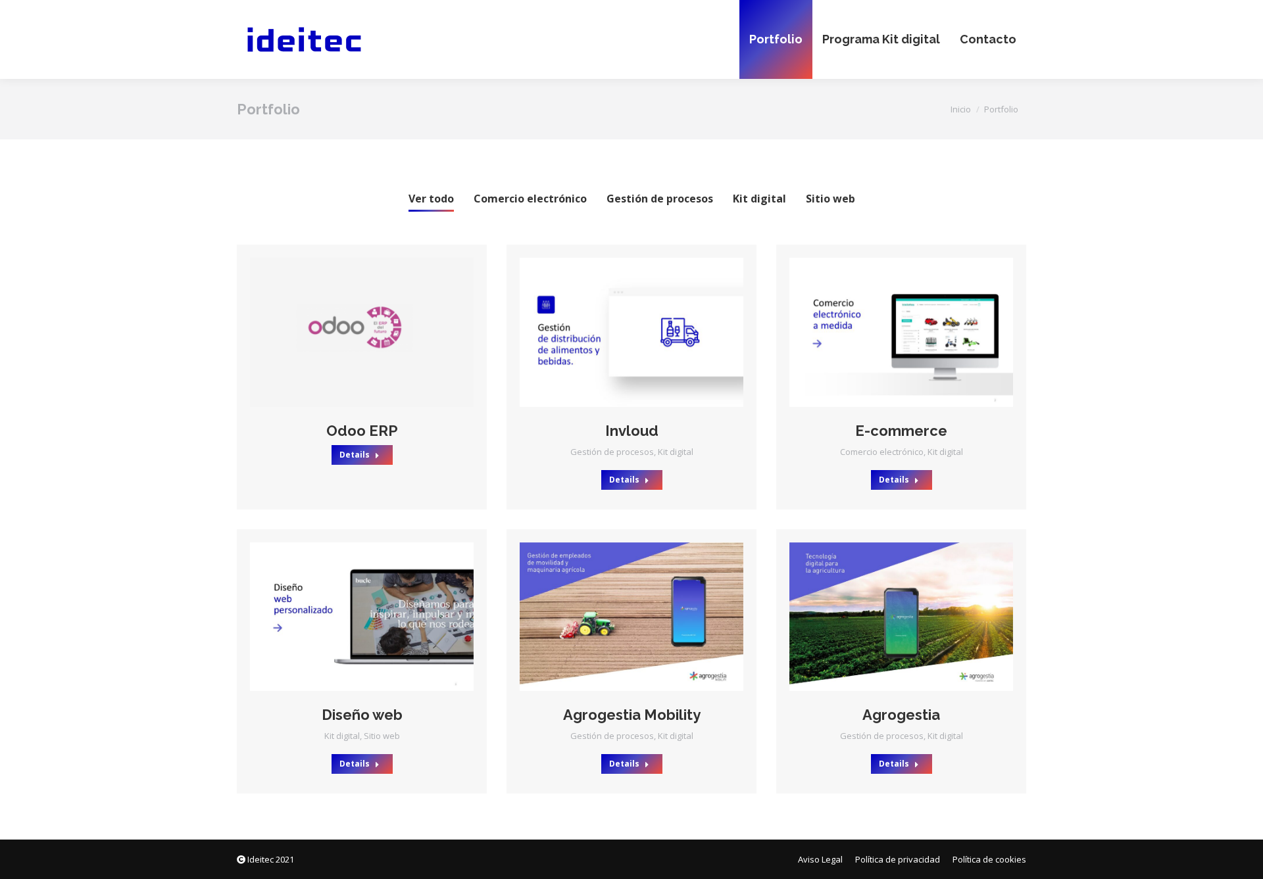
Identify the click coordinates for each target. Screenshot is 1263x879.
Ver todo (431, 198)
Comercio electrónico (530, 198)
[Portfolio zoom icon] (344, 332)
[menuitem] (775, 39)
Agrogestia (901, 714)
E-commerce (901, 430)
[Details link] (379, 332)
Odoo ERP (362, 430)
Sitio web (830, 198)
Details (354, 454)
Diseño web (362, 714)
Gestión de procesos (660, 198)
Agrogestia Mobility (632, 714)
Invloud (631, 430)
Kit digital (759, 198)
